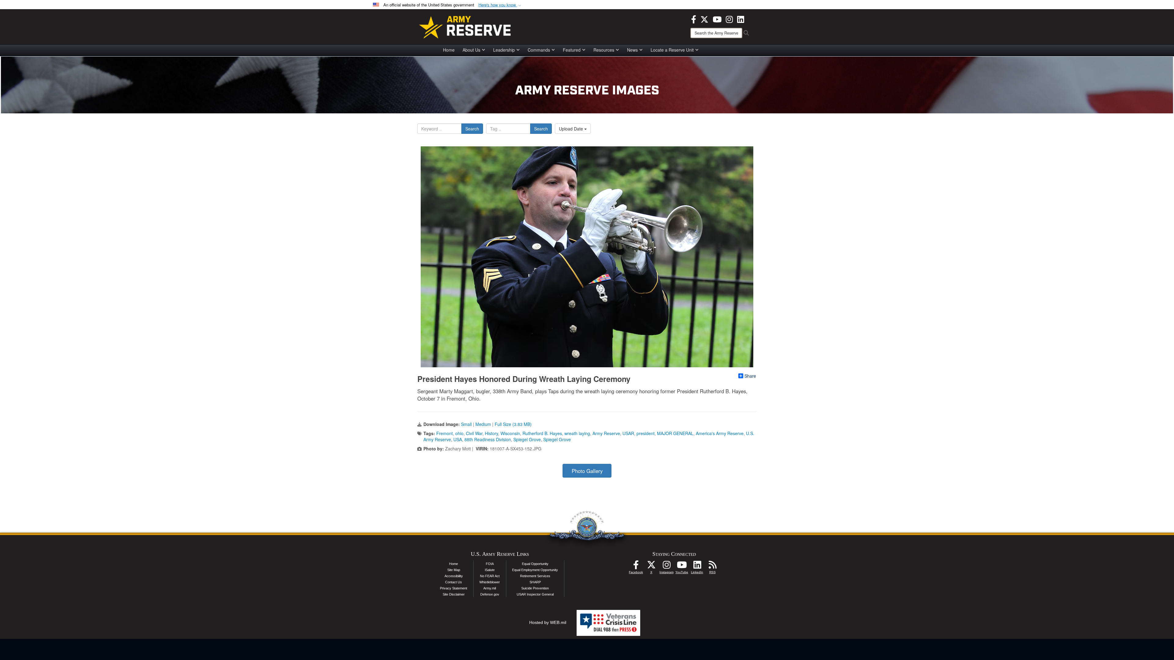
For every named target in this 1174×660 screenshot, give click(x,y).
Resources (603, 50)
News (632, 50)
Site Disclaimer (454, 594)
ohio (459, 433)
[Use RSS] (712, 566)
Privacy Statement (453, 588)
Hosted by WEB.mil (547, 622)
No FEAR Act (490, 576)
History (491, 433)
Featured (572, 50)
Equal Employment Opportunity (535, 570)
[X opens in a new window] (704, 19)
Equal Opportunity (535, 564)
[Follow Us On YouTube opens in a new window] (681, 566)
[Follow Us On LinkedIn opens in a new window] (697, 566)
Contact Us (453, 582)
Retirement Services (535, 576)
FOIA (490, 564)
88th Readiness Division (487, 439)
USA (457, 439)
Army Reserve (606, 433)
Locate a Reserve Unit (672, 50)
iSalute (490, 570)
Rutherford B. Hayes (542, 433)
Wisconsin (510, 433)
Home (449, 50)
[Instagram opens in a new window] (729, 19)
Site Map (453, 570)
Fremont (444, 433)
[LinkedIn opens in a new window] (740, 19)
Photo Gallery (587, 471)
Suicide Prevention (535, 588)
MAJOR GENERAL (675, 433)
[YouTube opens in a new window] (717, 19)
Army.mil (489, 588)
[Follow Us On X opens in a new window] (651, 566)
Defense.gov (489, 594)
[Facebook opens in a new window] (693, 19)
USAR (628, 433)
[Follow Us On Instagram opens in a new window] (666, 566)
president (646, 433)
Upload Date (571, 129)
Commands (539, 50)
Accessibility (454, 576)
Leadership (504, 50)
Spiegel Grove (527, 439)
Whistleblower (489, 582)
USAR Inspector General (535, 594)
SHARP (535, 582)
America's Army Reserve (720, 433)
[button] (500, 5)
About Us (471, 50)
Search (472, 129)
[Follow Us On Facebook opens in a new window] (636, 566)
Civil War (474, 433)
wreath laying (577, 433)
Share (750, 375)
